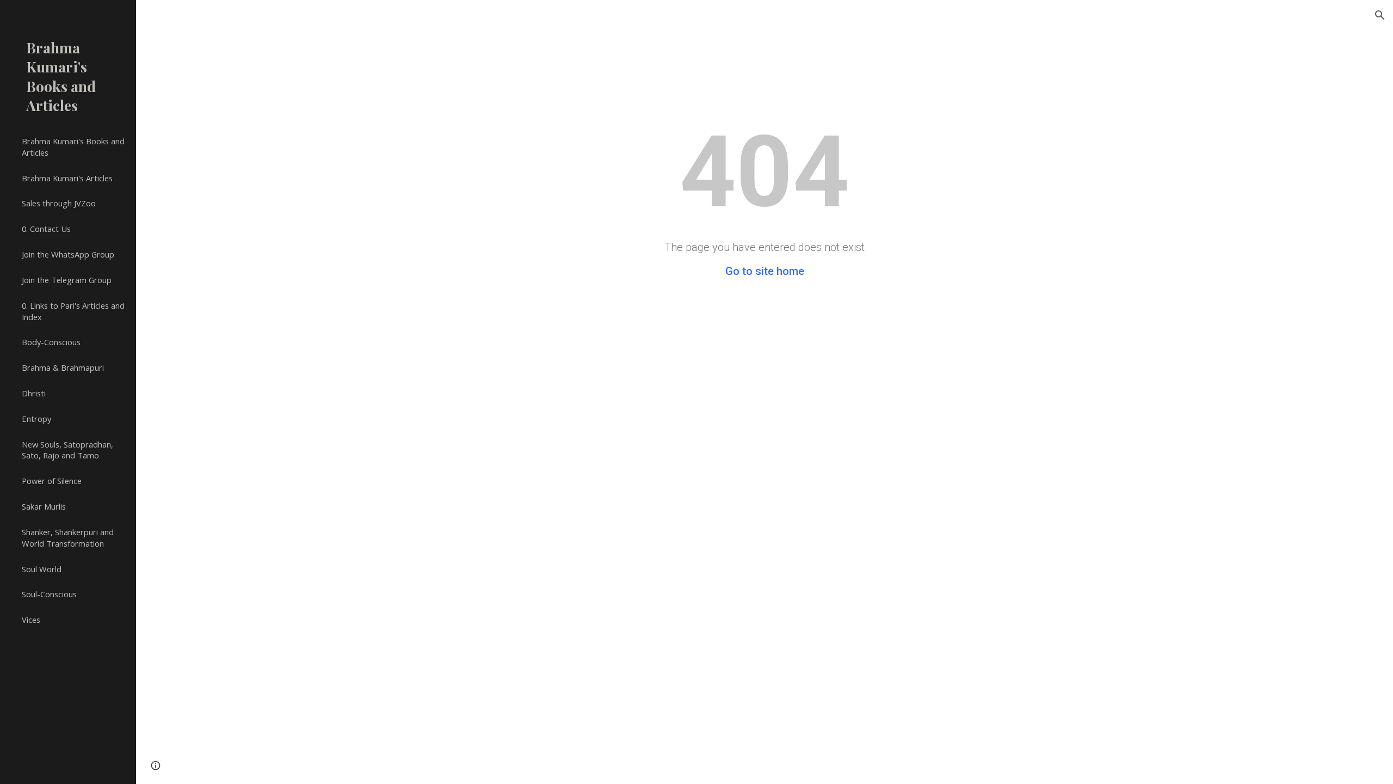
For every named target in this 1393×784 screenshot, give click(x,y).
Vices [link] (31, 619)
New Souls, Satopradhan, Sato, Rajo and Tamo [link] (67, 450)
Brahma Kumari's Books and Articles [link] (73, 147)
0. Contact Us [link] (46, 228)
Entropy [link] (36, 418)
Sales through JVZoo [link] (59, 203)
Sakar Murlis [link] (44, 506)
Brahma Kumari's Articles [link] (67, 178)
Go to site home (764, 271)
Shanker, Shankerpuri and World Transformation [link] (68, 537)
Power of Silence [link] (52, 480)
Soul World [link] (41, 569)
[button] (1380, 15)
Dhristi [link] (34, 393)
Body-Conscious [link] (51, 341)
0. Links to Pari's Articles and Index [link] (73, 311)
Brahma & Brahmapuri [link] (63, 367)
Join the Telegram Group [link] (67, 279)
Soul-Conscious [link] (49, 594)
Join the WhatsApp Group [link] (68, 254)
